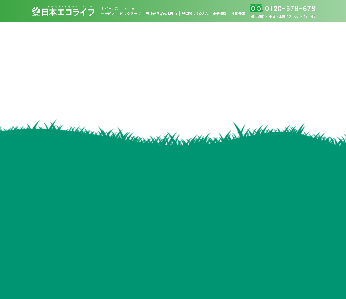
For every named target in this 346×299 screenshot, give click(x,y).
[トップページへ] (62, 11)
